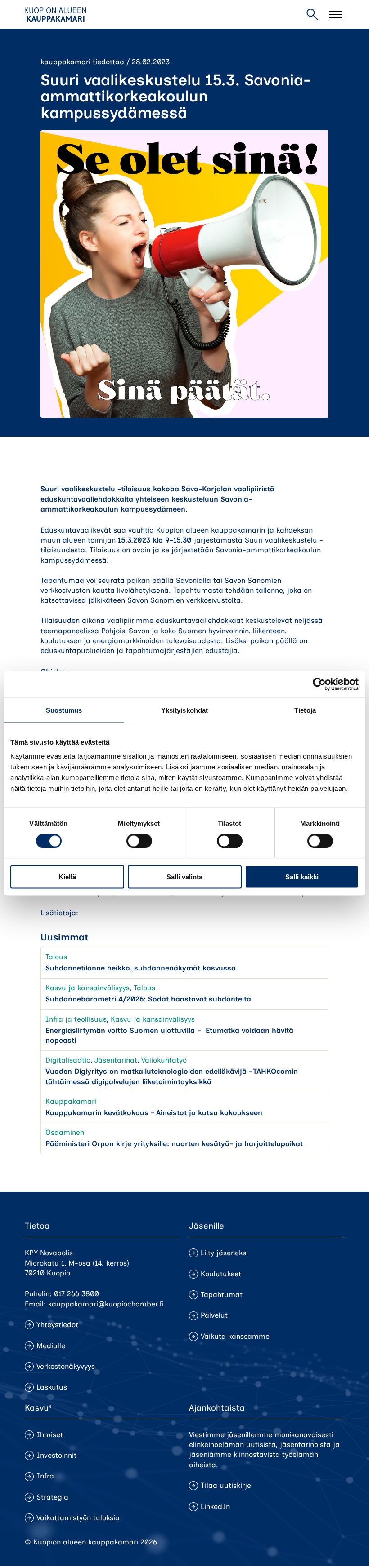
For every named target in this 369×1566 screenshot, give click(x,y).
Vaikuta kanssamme (235, 1336)
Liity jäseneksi (224, 1252)
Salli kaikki (302, 877)
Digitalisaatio (67, 1060)
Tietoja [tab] (305, 710)
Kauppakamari (70, 1101)
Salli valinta (184, 877)
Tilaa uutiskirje (226, 1485)
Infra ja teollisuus (76, 1019)
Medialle (50, 1345)
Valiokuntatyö (164, 1060)
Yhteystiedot (57, 1324)
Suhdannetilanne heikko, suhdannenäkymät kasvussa (140, 968)
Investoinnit (56, 1455)
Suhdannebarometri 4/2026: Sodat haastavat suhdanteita (148, 999)
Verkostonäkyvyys (65, 1366)
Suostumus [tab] (64, 710)
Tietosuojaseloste (266, 1542)
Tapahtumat (222, 1294)
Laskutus (51, 1387)
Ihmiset (49, 1434)
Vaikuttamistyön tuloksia (78, 1517)
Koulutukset (221, 1274)
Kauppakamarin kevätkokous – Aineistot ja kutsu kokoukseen (153, 1112)
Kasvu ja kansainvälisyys (87, 988)
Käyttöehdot (323, 1542)
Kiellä (67, 877)
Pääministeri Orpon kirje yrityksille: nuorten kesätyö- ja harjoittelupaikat (174, 1143)
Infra (45, 1476)
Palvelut (214, 1315)
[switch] (139, 841)
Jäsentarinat (115, 1060)
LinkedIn (215, 1506)
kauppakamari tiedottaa (82, 61)
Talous (56, 957)
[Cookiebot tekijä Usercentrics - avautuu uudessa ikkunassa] (319, 684)
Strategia (52, 1497)
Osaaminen (64, 1132)
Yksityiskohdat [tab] (184, 710)
